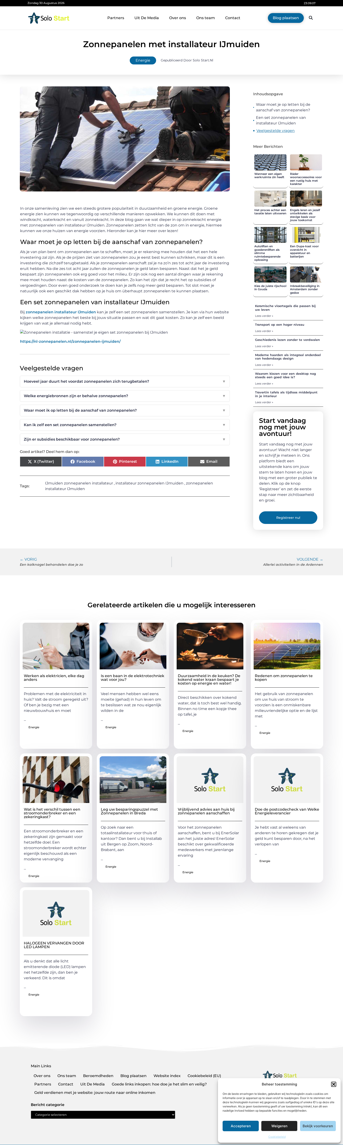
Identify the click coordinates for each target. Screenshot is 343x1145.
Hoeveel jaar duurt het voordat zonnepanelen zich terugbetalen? (125, 381)
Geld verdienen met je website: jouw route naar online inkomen (94, 1092)
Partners (115, 18)
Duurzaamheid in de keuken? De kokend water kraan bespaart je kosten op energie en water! (209, 680)
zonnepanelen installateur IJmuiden (61, 312)
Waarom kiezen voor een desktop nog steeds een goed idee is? (285, 375)
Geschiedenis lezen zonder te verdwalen (287, 340)
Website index (167, 1076)
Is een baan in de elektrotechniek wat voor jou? (132, 678)
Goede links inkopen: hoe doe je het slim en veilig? (159, 1084)
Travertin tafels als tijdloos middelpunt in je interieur (286, 394)
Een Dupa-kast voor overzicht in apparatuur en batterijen (304, 251)
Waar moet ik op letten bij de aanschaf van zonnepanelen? (125, 410)
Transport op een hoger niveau (279, 324)
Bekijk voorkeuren (318, 1126)
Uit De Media (146, 18)
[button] (333, 1084)
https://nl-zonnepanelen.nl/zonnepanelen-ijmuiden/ (70, 341)
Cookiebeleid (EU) (204, 1076)
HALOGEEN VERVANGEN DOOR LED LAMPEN (54, 945)
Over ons (177, 18)
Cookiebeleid (277, 1136)
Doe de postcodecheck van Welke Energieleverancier (287, 811)
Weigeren (279, 1126)
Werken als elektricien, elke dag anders (54, 678)
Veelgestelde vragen (275, 130)
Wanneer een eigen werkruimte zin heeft (269, 175)
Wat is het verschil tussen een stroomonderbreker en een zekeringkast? (52, 813)
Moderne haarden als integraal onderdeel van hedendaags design (288, 356)
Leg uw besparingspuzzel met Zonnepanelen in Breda (129, 811)
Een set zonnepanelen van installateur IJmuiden (281, 120)
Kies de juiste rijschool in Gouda (270, 287)
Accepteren (241, 1126)
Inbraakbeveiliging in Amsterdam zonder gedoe (304, 289)
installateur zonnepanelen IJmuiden (149, 483)
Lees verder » (264, 316)
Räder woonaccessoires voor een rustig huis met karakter (306, 179)
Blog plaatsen (133, 1076)
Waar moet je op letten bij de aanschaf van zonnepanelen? (283, 107)
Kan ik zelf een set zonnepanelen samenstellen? (125, 425)
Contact (232, 18)
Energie (143, 60)
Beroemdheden (98, 1076)
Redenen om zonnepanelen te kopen (284, 678)
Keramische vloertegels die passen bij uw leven (285, 307)
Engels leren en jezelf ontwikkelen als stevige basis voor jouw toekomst (305, 215)
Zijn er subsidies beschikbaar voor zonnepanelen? (125, 439)
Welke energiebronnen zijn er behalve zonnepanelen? (125, 396)
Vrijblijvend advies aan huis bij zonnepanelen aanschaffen (206, 811)
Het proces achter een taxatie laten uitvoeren (270, 211)
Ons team (205, 18)
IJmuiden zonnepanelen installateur (79, 483)
